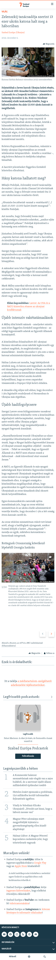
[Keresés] (45, 956)
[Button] (49, 44)
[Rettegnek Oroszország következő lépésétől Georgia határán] (28, 568)
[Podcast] (29, 934)
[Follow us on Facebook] (10, 934)
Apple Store (21, 866)
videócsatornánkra (19, 903)
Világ (4, 12)
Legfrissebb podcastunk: (21, 697)
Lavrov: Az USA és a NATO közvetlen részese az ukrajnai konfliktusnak (28, 306)
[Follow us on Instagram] (16, 934)
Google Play (40, 863)
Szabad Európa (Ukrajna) (13, 33)
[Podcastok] (29, 956)
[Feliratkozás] (35, 934)
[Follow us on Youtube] (4, 934)
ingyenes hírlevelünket (18, 891)
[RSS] (23, 934)
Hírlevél (12, 957)
